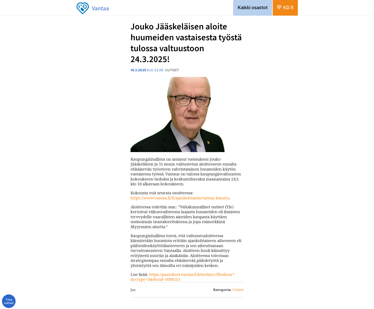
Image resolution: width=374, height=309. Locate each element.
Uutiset (237, 289)
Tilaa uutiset (9, 301)
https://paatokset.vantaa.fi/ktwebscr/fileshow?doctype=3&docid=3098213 (183, 277)
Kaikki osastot (253, 7)
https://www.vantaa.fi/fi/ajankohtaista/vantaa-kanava (180, 198)
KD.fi (288, 7)
